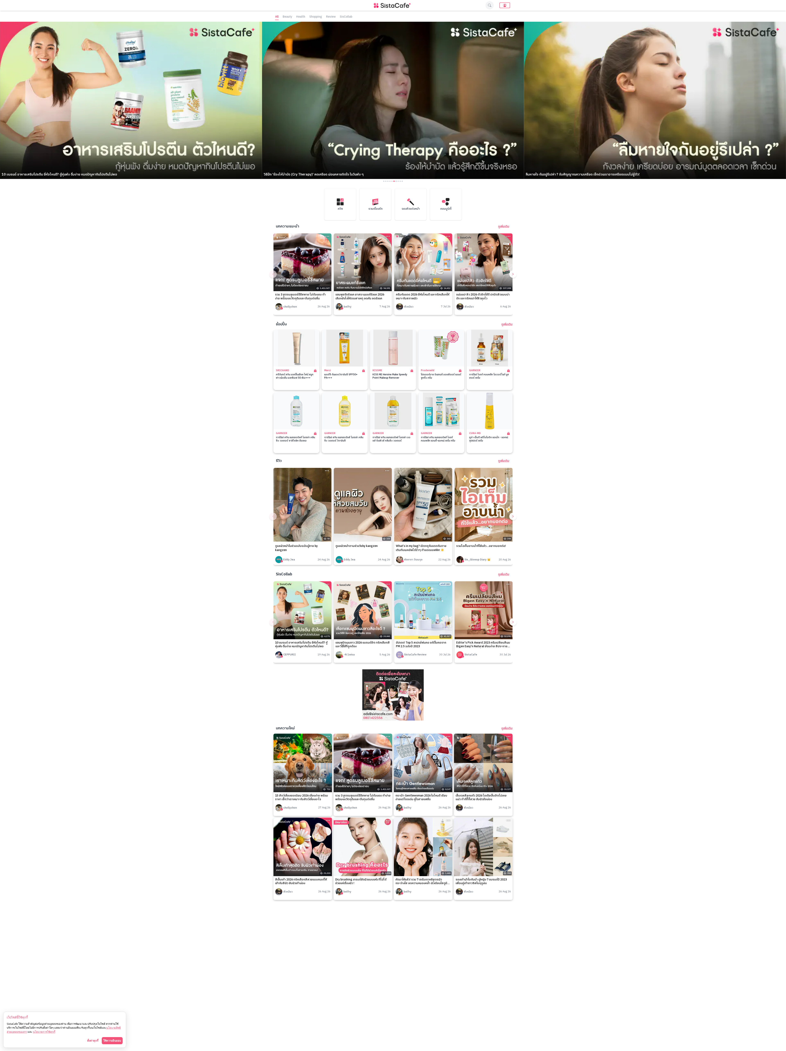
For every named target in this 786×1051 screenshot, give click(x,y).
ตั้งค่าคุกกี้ (92, 1040)
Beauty (287, 17)
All (277, 17)
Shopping (315, 17)
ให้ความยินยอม (112, 1040)
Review (331, 17)
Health (300, 17)
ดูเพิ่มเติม (503, 226)
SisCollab (346, 17)
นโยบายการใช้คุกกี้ (44, 1032)
